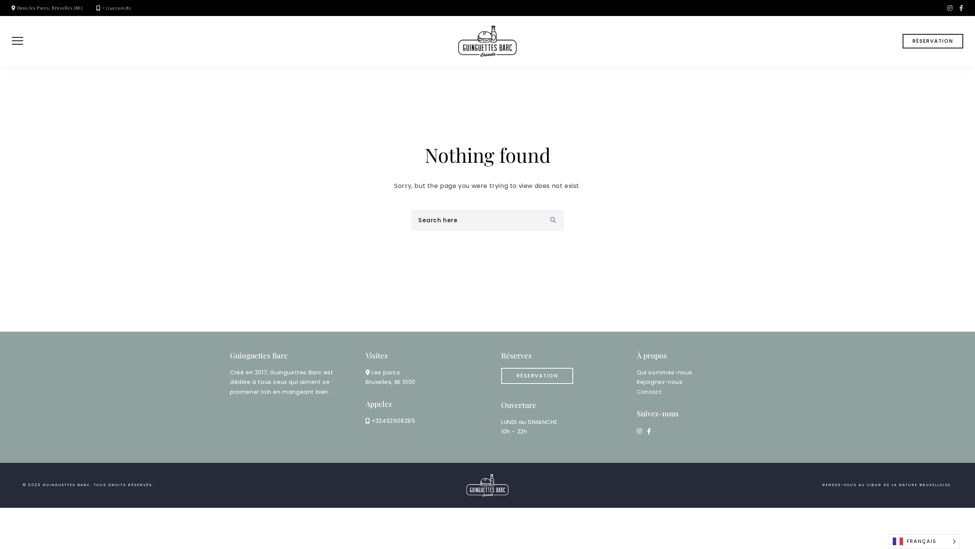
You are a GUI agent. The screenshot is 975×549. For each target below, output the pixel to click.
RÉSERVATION (933, 41)
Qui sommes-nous (664, 372)
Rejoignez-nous (659, 382)
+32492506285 (116, 8)
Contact (649, 392)
